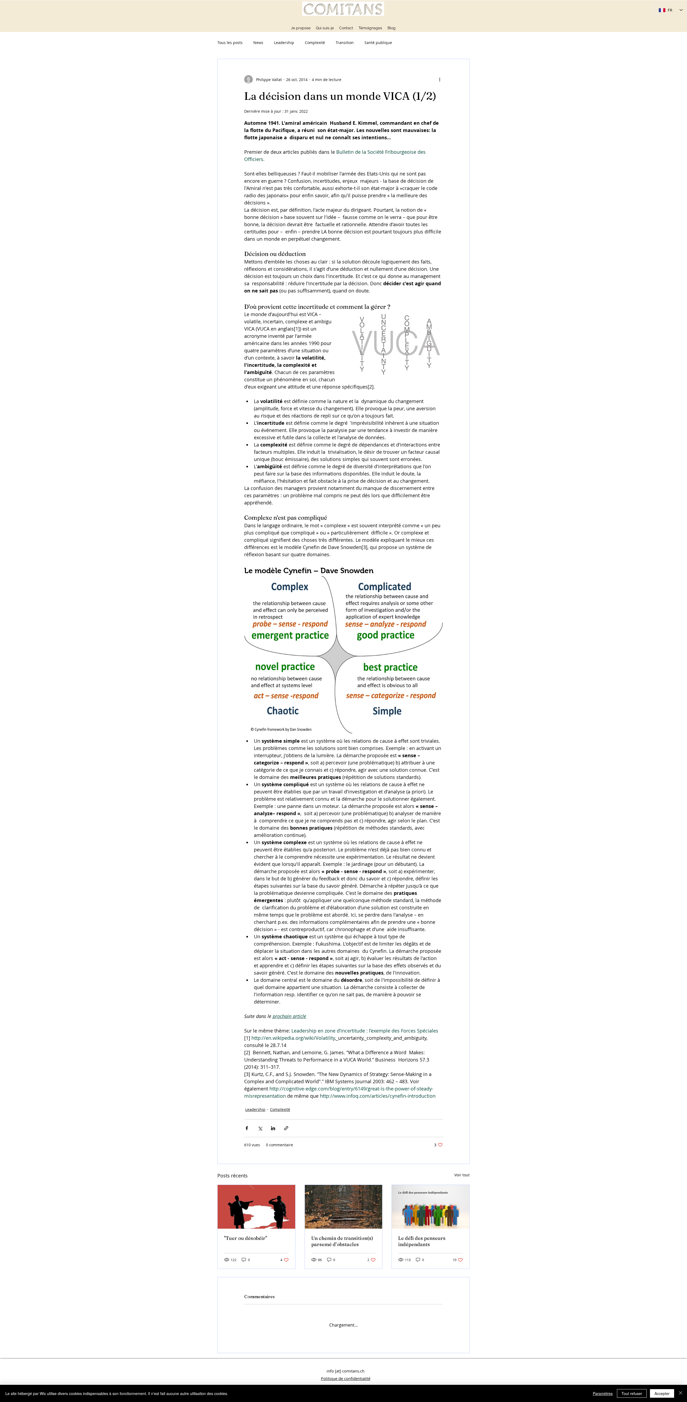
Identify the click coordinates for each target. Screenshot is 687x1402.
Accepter (662, 1393)
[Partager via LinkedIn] (273, 1128)
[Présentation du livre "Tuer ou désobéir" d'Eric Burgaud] (256, 1206)
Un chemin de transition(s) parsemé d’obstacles (342, 1241)
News (258, 42)
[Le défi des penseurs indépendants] (430, 1206)
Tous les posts (230, 42)
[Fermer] (680, 1393)
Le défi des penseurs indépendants (421, 1241)
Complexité (315, 42)
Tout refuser (632, 1393)
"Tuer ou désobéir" (245, 1238)
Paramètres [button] (603, 1393)
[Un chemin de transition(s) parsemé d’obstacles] (343, 1206)
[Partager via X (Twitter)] (259, 1128)
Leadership (284, 42)
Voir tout (462, 1174)
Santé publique (378, 42)
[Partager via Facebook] (246, 1128)
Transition (345, 42)
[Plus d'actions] (439, 79)
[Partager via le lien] (286, 1128)
